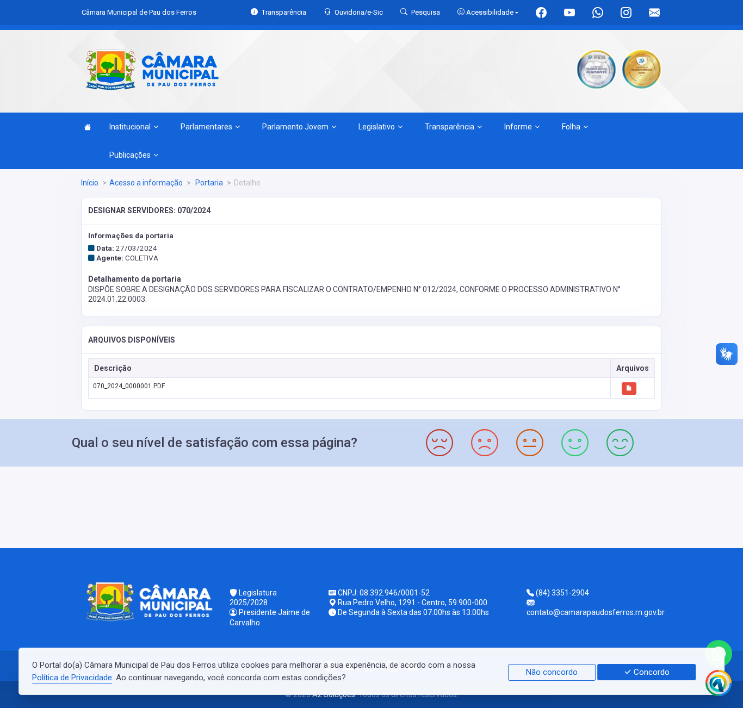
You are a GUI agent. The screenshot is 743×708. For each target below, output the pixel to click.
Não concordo (552, 672)
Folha (571, 126)
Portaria (208, 182)
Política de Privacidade (72, 677)
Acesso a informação (146, 182)
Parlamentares (206, 126)
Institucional (130, 126)
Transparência (449, 126)
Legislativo (376, 126)
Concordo (650, 672)
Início (89, 182)
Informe (518, 126)
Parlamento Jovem (295, 126)
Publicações (130, 155)
